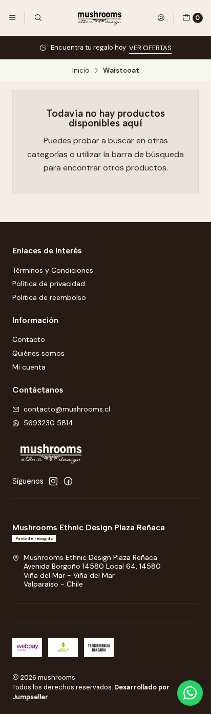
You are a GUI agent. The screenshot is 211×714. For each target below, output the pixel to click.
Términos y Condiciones (52, 270)
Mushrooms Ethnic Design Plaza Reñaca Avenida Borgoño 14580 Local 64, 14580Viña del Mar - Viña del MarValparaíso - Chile (92, 571)
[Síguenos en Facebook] (68, 481)
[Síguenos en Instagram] (53, 481)
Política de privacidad (48, 283)
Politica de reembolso (49, 297)
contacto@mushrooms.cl (67, 409)
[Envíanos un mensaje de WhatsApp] (190, 693)
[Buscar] (37, 18)
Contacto (28, 339)
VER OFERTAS (150, 48)
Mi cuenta (29, 367)
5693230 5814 (48, 422)
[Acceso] (161, 18)
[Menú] (12, 18)
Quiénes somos (38, 353)
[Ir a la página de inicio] (99, 18)
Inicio (81, 70)
